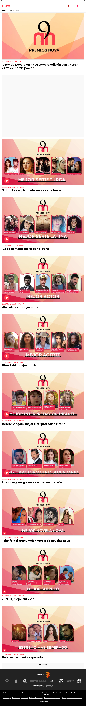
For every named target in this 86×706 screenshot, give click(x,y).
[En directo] (68, 6)
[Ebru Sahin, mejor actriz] (43, 337)
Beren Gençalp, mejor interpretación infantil (34, 424)
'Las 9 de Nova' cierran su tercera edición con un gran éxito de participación (40, 66)
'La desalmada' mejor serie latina (25, 248)
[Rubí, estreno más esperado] (43, 629)
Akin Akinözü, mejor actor (20, 307)
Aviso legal (7, 698)
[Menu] (83, 6)
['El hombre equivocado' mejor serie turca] (43, 162)
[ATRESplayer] (78, 6)
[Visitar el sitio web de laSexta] (16, 681)
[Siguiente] (84, 0)
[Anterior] (1, 0)
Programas (15, 11)
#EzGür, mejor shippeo (18, 599)
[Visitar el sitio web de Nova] (34, 681)
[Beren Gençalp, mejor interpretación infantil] (43, 396)
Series (5, 11)
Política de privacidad (20, 698)
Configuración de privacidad (72, 698)
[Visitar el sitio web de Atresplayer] (38, 685)
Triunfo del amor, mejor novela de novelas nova (36, 540)
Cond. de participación (52, 698)
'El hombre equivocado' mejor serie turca (31, 190)
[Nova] (11, 6)
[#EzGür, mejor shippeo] (43, 571)
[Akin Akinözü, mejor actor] (43, 279)
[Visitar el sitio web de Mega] (43, 681)
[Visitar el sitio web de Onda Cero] (61, 681)
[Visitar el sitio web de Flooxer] (49, 685)
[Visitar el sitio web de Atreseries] (52, 681)
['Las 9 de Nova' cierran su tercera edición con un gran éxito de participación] (43, 36)
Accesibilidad (43, 701)
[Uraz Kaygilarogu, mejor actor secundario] (43, 454)
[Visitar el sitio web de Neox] (25, 681)
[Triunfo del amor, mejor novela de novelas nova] (43, 512)
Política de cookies (36, 698)
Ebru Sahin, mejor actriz (19, 365)
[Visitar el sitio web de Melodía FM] (79, 681)
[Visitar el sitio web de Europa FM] (70, 681)
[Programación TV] (73, 6)
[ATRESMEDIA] (43, 675)
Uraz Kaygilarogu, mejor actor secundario (32, 482)
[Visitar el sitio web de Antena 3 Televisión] (7, 681)
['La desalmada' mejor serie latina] (43, 220)
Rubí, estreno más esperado (22, 657)
